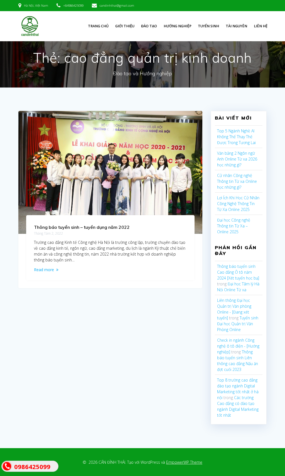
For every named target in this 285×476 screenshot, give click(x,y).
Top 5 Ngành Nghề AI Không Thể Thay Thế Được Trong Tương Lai (236, 136)
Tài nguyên (236, 26)
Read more (44, 269)
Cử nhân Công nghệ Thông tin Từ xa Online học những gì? (237, 181)
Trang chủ (98, 26)
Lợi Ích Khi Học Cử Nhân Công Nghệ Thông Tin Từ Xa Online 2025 (238, 203)
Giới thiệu (124, 26)
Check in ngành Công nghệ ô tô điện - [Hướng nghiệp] (238, 345)
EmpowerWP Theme (184, 462)
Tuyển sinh (208, 26)
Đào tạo (149, 26)
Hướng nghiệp (177, 26)
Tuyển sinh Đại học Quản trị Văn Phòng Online (237, 323)
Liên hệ (260, 26)
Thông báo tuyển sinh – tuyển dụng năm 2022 (82, 227)
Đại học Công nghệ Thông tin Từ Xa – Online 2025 (233, 225)
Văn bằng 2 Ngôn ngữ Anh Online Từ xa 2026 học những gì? (237, 158)
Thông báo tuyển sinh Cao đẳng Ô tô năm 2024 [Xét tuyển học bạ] (238, 272)
